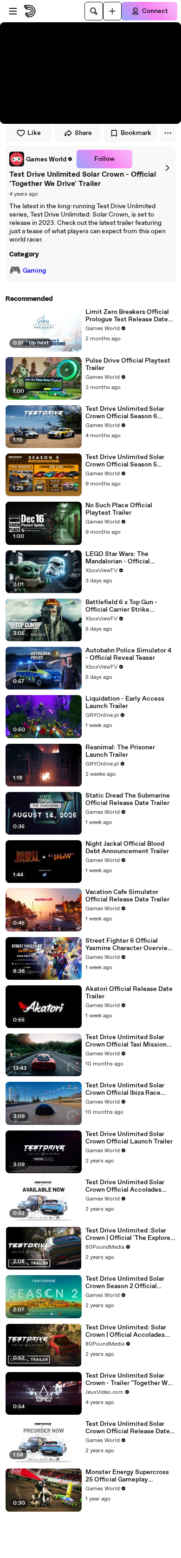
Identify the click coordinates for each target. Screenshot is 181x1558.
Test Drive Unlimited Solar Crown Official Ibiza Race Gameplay (124, 1089)
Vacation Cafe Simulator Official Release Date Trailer (127, 895)
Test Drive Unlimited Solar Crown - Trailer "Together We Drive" (128, 1379)
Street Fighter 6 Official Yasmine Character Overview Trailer (129, 944)
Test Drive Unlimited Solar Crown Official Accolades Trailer (124, 1186)
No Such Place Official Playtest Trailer (118, 509)
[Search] (93, 11)
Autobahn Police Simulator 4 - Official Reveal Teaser (128, 654)
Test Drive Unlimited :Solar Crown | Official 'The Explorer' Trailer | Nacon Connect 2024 (129, 1234)
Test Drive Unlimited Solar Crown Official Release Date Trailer (127, 1427)
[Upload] (112, 11)
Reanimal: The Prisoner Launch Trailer (120, 751)
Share (83, 133)
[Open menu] (13, 11)
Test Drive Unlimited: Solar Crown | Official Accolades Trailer (125, 1331)
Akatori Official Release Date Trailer (129, 992)
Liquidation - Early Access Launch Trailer (124, 702)
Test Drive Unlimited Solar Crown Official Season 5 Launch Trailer (124, 460)
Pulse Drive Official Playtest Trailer (127, 364)
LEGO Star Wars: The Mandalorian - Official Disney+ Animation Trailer (124, 557)
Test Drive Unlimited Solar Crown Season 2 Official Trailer (124, 1282)
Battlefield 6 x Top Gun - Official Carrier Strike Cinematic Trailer (121, 606)
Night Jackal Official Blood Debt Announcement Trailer (127, 847)
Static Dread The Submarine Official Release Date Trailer (127, 799)
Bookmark (136, 133)
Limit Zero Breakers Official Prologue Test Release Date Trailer (127, 315)
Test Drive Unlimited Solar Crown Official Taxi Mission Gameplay (126, 1041)
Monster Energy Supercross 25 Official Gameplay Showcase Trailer (127, 1476)
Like (34, 133)
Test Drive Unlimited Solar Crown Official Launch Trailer (129, 1137)
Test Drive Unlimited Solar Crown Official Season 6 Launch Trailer (124, 412)
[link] (41, 159)
